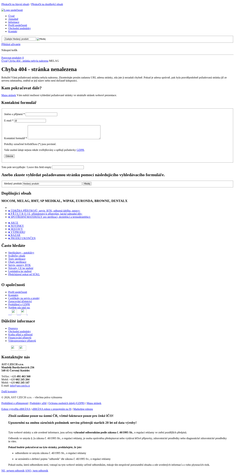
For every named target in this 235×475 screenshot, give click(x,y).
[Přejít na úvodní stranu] (12, 10)
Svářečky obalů (16, 255)
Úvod (4, 60)
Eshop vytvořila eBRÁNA (15, 409)
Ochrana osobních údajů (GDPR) (66, 403)
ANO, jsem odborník (36, 470)
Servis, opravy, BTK (19, 265)
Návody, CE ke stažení (20, 268)
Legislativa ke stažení (19, 271)
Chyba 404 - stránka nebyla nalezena (28, 60)
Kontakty (13, 295)
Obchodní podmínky (19, 331)
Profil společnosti (17, 292)
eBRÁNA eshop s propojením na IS (51, 409)
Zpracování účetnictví (20, 301)
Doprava (13, 328)
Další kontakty (9, 391)
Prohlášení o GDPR (19, 304)
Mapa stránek (8, 95)
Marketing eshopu (83, 409)
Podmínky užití (38, 403)
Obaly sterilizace (17, 261)
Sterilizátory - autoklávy (21, 252)
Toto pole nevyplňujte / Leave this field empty (26, 167)
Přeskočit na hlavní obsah (15, 4)
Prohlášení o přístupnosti (14, 403)
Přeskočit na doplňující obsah (47, 4)
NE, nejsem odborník (13, 470)
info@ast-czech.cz (20, 385)
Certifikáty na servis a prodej (23, 298)
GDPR (80, 149)
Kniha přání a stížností (20, 334)
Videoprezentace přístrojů (22, 340)
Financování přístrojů (19, 337)
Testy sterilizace (16, 258)
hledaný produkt (13, 183)
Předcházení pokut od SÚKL (24, 274)
